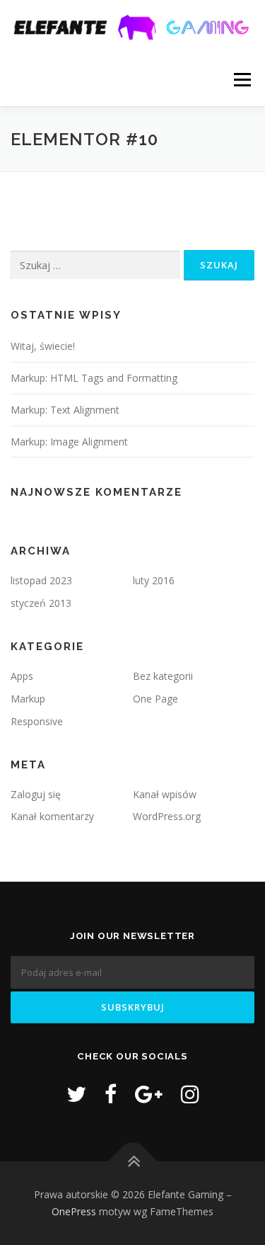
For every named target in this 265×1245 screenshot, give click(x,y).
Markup (28, 698)
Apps (22, 676)
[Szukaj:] (95, 265)
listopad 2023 (41, 580)
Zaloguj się (36, 794)
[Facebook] (111, 1093)
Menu (241, 80)
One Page (155, 698)
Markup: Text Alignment (65, 409)
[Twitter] (76, 1093)
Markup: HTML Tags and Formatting (94, 378)
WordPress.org (167, 816)
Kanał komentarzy (52, 816)
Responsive (37, 721)
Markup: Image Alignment (69, 441)
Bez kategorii (163, 676)
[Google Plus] (149, 1093)
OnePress (74, 1211)
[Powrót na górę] (132, 1162)
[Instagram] (190, 1093)
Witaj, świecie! (43, 346)
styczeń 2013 (41, 603)
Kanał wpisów (164, 794)
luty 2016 (154, 580)
